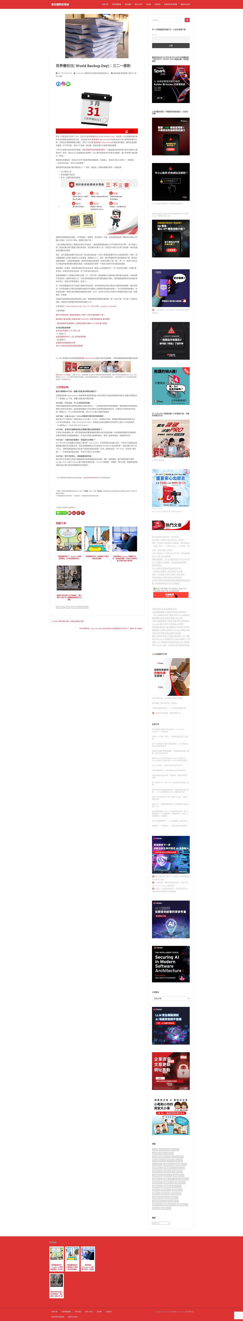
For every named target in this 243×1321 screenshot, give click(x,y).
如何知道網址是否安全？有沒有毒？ (166, 537)
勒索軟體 (157, 1168)
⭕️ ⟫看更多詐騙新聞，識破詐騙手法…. (167, 713)
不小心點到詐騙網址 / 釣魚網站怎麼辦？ (168, 203)
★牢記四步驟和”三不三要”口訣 (68, 330)
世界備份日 (60, 607)
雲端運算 (165, 1208)
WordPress (190, 1312)
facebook (177, 1157)
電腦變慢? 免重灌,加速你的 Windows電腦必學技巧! (172, 630)
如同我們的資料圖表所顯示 (94, 149)
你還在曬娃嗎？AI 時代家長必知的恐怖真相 (169, 770)
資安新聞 (158, 1197)
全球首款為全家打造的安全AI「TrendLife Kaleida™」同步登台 (168, 730)
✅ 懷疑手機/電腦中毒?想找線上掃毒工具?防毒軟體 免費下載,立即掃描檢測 (170, 589)
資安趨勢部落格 (60, 4)
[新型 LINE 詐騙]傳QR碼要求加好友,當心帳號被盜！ (172, 642)
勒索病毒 (181, 1164)
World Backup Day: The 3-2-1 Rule (80, 306)
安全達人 (157, 1172)
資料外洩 (158, 1205)
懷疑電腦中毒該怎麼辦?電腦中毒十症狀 (167, 618)
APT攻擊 (168, 1153)
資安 (165, 1194)
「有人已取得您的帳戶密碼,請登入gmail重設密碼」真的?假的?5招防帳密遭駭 (182, 615)
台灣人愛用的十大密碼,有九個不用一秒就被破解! (171, 553)
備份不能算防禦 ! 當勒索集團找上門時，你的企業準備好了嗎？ (80, 315)
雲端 (156, 1208)
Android (164, 1150)
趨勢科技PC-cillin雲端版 (63, 375)
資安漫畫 (128, 4)
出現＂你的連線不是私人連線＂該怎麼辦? (168, 574)
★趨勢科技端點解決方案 (65, 342)
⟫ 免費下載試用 (158, 460)
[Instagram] (63, 84)
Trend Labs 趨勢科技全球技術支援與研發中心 (92, 73)
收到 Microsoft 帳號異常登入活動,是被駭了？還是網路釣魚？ (176, 639)
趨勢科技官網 (185, 4)
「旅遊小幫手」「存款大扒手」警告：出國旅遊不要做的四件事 (179, 546)
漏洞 (167, 1175)
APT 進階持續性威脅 (161, 1157)
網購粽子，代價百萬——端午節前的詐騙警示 (170, 826)
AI (155, 1150)
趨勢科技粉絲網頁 (92, 478)
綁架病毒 (157, 1183)
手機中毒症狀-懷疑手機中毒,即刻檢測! (167, 577)
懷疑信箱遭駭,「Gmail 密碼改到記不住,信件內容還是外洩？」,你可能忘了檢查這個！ (185, 559)
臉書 (156, 1190)
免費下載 (105, 4)
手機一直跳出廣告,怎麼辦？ (163, 550)
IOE (162, 1161)
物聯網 (157, 1179)
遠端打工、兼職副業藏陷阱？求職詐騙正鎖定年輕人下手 (170, 805)
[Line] (68, 84)
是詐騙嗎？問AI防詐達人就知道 (164, 703)
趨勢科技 (170, 1205)
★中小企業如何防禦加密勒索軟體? (69, 345)
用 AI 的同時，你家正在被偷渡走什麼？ (167, 765)
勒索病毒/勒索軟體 (170, 4)
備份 (68, 607)
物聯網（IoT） (170, 1179)
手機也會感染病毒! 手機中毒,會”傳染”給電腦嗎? (170, 621)
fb (155, 1161)
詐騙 (156, 1194)
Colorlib (173, 1312)
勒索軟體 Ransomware (86, 358)
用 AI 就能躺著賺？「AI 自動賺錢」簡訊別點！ (170, 821)
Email (154, 35)
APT (175, 1150)
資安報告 (175, 1194)
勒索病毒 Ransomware (101, 139)
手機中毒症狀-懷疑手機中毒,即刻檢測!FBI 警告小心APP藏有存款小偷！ (170, 214)
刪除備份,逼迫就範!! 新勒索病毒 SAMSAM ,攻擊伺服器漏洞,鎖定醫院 (83, 319)
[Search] (187, 20)
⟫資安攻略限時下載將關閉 (166, 891)
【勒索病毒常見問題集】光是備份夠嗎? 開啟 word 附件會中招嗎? (81, 323)
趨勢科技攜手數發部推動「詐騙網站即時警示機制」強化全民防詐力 (170, 752)
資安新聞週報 (159, 1201)
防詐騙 (148, 4)
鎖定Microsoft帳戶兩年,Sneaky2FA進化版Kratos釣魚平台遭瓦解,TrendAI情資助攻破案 (169, 759)
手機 (167, 1172)
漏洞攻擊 (179, 1175)
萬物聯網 (165, 1190)
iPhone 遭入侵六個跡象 (161, 556)
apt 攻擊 (157, 1153)
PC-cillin (157, 1164)
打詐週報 (157, 1175)
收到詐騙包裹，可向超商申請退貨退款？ (168, 698)
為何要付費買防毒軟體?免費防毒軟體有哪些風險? (171, 580)
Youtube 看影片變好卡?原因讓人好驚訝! (168, 624)
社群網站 (183, 1179)
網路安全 (168, 1183)
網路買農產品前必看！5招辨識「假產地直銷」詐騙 (170, 776)
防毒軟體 (182, 1205)
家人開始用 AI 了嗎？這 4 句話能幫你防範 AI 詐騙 (170, 783)
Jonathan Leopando (108, 306)
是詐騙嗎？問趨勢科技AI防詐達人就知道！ (169, 540)
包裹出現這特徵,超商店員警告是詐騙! (166, 633)
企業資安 (157, 4)
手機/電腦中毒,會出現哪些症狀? (164, 609)
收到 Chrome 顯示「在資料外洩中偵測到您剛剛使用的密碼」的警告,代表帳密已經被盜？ (187, 645)
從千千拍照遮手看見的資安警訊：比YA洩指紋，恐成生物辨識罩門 (171, 745)
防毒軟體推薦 (116, 4)
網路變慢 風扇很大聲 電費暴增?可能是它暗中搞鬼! (171, 627)
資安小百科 (138, 4)
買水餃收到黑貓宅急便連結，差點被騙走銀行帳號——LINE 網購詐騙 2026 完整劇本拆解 (170, 790)
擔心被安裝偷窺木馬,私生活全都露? (166, 583)
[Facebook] (58, 84)
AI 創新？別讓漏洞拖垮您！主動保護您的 (170, 888)
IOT (170, 1161)
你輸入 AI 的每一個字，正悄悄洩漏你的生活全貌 (170, 737)
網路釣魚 (157, 1186)
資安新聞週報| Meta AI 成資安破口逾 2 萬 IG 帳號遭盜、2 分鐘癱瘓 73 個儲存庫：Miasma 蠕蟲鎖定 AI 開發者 (170, 813)
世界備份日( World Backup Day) (101, 136)
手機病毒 (177, 1172)
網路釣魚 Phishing (172, 1186)
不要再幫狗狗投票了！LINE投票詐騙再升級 (169, 708)
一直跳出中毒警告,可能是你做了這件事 (167, 571)
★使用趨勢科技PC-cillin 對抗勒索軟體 (71, 336)
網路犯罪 (180, 1183)
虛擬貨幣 (177, 1190)
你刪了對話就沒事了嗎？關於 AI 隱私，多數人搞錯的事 (170, 798)
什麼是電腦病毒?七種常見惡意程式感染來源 (169, 612)
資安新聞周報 (171, 1197)
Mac (179, 1161)
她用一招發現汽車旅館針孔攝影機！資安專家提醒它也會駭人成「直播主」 (181, 543)
